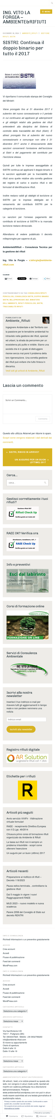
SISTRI (40, 303)
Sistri (12, 36)
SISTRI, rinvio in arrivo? (24, 452)
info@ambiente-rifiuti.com (14, 1039)
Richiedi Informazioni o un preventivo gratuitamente (26, 939)
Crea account (9, 949)
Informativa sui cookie (11, 1108)
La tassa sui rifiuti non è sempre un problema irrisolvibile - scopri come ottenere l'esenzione (24, 845)
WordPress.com (10, 965)
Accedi (6, 953)
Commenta (42, 419)
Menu (47, 11)
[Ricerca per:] (52, 3)
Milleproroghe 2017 (19, 300)
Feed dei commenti (11, 961)
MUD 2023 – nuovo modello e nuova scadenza (25, 905)
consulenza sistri (24, 296)
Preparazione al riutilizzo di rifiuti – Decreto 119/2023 (24, 878)
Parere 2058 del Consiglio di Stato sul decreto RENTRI (26, 913)
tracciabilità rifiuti (13, 306)
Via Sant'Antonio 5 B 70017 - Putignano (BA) (13, 1032)
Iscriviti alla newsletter (21, 729)
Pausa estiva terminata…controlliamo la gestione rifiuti (27, 887)
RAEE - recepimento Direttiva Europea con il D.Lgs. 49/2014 (26, 828)
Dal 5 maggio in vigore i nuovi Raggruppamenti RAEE (22, 896)
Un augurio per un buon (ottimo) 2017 (30, 461)
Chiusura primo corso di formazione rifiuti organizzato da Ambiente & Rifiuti (27, 835)
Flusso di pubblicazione (13, 957)
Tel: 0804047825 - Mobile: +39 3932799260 (22, 1036)
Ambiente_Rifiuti (30, 33)
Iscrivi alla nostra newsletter (19, 694)
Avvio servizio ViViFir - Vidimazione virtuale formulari (25, 820)
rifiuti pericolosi (27, 303)
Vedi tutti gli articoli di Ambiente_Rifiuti (25, 370)
